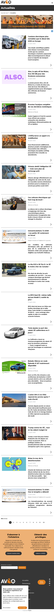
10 (39, 522)
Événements (26, 583)
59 (44, 522)
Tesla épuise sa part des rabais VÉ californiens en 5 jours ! (38, 330)
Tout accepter (22, 607)
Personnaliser (6, 607)
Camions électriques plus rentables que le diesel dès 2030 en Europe (39, 39)
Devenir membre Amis (13, 553)
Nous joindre (42, 582)
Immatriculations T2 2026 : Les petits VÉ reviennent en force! (38, 233)
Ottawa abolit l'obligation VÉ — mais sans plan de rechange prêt (39, 169)
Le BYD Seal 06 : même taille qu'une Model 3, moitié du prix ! (39, 297)
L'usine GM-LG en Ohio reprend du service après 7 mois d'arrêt (39, 397)
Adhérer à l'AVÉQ (40, 553)
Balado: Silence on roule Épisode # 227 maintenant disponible (38, 363)
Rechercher (22, 567)
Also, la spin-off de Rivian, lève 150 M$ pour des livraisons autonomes (38, 74)
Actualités (25, 580)
